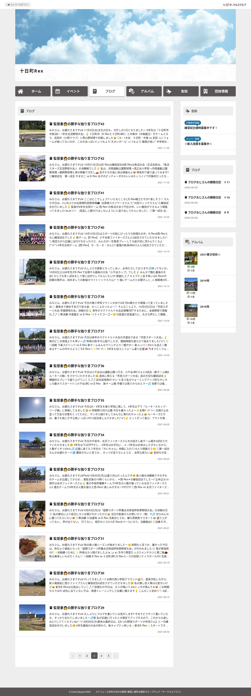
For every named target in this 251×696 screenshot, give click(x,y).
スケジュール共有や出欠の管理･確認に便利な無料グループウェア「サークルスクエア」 (139, 691)
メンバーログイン (19, 4)
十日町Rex (32, 71)
